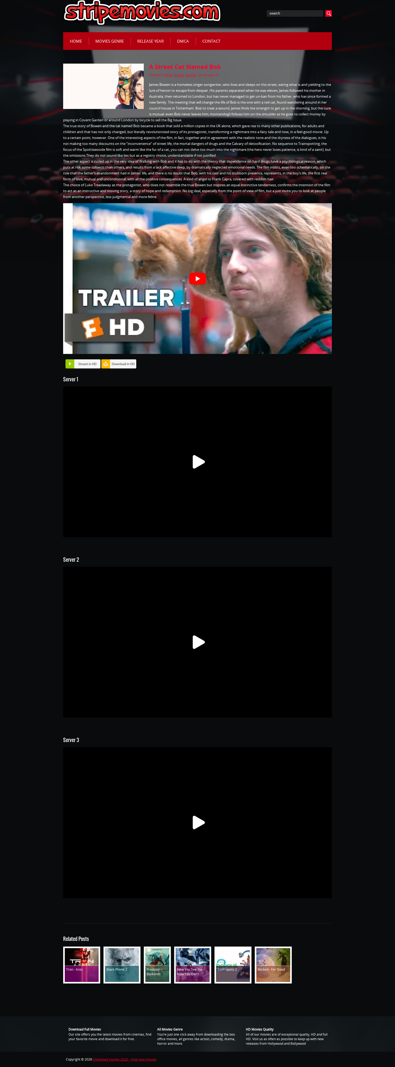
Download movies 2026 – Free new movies (124, 1059)
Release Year (150, 41)
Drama (179, 75)
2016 (168, 75)
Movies (191, 75)
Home (76, 41)
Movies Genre (109, 41)
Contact (211, 41)
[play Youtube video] (197, 278)
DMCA (183, 41)
